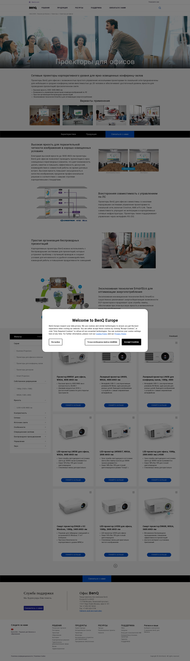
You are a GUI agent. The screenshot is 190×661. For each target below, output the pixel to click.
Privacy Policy (120, 334)
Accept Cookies (131, 342)
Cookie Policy (101, 334)
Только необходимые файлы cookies (102, 342)
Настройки (55, 342)
